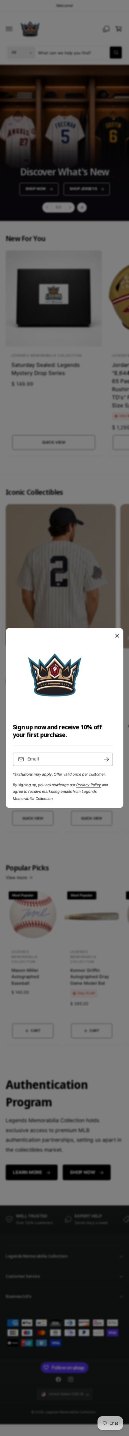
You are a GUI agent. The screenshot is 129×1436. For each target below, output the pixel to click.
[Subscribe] (106, 759)
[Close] (117, 636)
